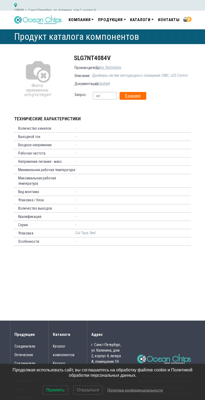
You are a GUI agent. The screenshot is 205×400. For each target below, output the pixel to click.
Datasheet (102, 83)
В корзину (133, 96)
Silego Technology (108, 67)
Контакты (169, 19)
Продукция (110, 19)
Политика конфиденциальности (135, 390)
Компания (80, 19)
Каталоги (140, 19)
